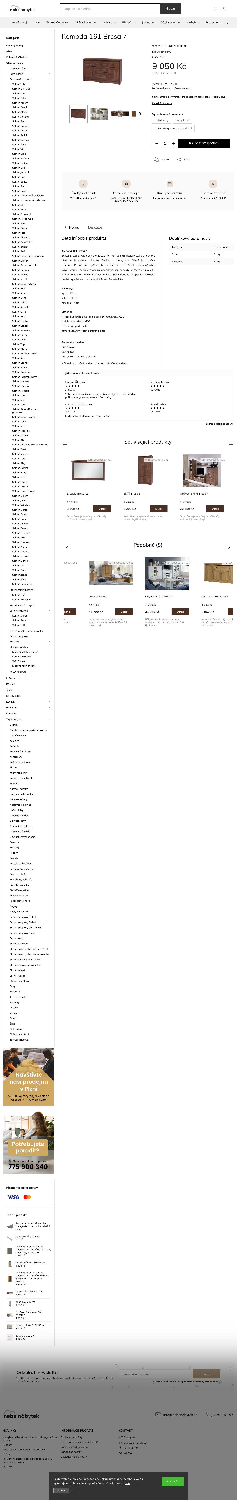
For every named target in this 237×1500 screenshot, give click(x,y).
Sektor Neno (19, 316)
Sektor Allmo (19, 348)
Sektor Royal (19, 107)
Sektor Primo (19, 514)
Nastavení (61, 1490)
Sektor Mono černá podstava (28, 200)
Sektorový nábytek (20, 79)
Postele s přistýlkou (21, 863)
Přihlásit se (206, 1374)
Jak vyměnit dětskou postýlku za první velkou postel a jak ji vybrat (27, 1460)
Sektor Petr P (19, 367)
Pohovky (14, 641)
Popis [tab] (74, 227)
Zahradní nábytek (16, 57)
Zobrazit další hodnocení (219, 423)
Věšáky (14, 1007)
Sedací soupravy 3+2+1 (23, 922)
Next (231, 444)
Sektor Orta (19, 98)
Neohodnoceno (177, 46)
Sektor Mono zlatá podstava (28, 195)
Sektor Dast (19, 449)
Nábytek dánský (19, 788)
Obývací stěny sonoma (22, 836)
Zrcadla (14, 1018)
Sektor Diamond (21, 214)
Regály (14, 906)
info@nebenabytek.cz (180, 1414)
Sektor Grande (20, 362)
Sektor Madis (19, 426)
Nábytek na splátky (71, 1451)
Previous (65, 444)
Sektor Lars (18, 458)
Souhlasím (172, 1481)
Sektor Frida (19, 223)
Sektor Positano (21, 158)
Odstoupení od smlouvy (74, 1456)
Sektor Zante (19, 574)
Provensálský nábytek (22, 589)
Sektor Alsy (18, 463)
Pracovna (11, 707)
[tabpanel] (91, 487)
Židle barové (16, 1029)
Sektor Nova (19, 191)
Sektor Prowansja (22, 330)
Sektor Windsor (21, 505)
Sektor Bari (18, 177)
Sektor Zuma (19, 546)
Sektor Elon (18, 594)
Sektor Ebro (19, 579)
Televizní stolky (18, 997)
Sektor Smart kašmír (23, 416)
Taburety (15, 991)
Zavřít (223, 171)
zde (127, 1483)
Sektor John (19, 339)
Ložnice (10, 678)
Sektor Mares (19, 615)
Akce (9, 51)
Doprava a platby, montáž (75, 1447)
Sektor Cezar (19, 334)
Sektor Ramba (20, 528)
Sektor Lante (19, 481)
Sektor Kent (19, 293)
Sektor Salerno (20, 139)
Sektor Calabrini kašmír (25, 376)
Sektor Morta (19, 509)
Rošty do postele (19, 911)
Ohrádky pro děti (19, 815)
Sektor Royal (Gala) (23, 218)
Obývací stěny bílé (20, 831)
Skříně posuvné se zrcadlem (25, 964)
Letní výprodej (14, 45)
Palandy (14, 842)
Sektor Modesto (21, 551)
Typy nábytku (14, 719)
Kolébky (14, 740)
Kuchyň (10, 701)
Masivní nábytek (19, 646)
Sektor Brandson (21, 599)
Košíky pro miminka (20, 762)
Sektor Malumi (20, 495)
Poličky (14, 852)
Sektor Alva (18, 440)
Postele (14, 858)
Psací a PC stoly (19, 895)
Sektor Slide (19, 153)
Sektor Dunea (20, 560)
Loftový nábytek (19, 610)
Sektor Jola (18, 537)
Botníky (14, 724)
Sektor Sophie (20, 274)
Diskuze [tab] (95, 227)
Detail (104, 508)
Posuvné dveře (18, 671)
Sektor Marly (19, 454)
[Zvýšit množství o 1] (173, 143)
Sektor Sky (18, 204)
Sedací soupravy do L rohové (26, 927)
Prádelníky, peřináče (21, 879)
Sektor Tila (18, 565)
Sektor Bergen (20, 269)
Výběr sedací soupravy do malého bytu (24, 1449)
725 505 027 (125, 1452)
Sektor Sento (19, 181)
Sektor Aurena (20, 116)
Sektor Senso (19, 472)
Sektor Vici (18, 149)
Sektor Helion (20, 163)
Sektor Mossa (20, 435)
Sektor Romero (20, 390)
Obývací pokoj (14, 62)
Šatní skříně (16, 73)
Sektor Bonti (19, 620)
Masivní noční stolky (23, 665)
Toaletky (14, 1002)
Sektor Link (18, 395)
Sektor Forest (20, 186)
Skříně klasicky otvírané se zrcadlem (30, 954)
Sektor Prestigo (21, 430)
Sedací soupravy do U (22, 932)
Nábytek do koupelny (21, 794)
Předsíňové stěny (19, 890)
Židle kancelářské (19, 1034)
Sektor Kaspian (20, 279)
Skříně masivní (20, 661)
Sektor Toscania (21, 533)
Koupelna (11, 713)
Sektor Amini (19, 135)
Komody (14, 746)
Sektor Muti (18, 400)
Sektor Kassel (20, 307)
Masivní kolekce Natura (25, 651)
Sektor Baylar (20, 260)
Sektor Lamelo (20, 381)
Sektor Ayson (19, 130)
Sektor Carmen (20, 126)
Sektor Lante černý (23, 491)
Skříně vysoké (17, 975)
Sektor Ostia (19, 311)
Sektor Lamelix (20, 386)
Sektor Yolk (18, 84)
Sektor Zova (19, 144)
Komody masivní (21, 656)
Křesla (13, 767)
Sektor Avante (20, 523)
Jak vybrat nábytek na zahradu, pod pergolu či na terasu (30, 1439)
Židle (12, 1023)
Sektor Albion (19, 112)
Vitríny (13, 1013)
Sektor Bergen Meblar (24, 353)
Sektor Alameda (21, 237)
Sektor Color (19, 167)
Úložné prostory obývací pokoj (26, 630)
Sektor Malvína (20, 556)
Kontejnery (16, 756)
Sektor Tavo (19, 421)
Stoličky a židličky (19, 980)
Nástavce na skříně (20, 804)
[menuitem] (18, 22)
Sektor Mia (18, 477)
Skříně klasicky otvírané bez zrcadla (30, 949)
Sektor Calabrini (21, 372)
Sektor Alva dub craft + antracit (30, 444)
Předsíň (10, 684)
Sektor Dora (19, 570)
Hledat (170, 8)
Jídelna (10, 689)
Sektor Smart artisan (24, 283)
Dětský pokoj (13, 695)
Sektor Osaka (20, 321)
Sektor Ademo (20, 467)
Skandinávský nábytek (22, 605)
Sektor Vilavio (20, 486)
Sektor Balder (20, 246)
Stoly (12, 986)
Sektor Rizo (18, 232)
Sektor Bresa (19, 519)
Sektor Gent (19, 297)
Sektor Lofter (19, 625)
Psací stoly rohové (20, 900)
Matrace (14, 783)
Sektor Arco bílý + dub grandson (24, 411)
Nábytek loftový (18, 799)
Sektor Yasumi (20, 102)
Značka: (158, 57)
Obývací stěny (18, 68)
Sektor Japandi (20, 172)
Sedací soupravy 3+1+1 (23, 916)
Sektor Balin (19, 251)
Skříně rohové (17, 970)
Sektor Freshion (21, 542)
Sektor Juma (19, 500)
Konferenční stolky (20, 751)
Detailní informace (162, 103)
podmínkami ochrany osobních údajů (201, 1381)
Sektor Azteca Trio (22, 242)
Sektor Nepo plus (22, 584)
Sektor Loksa (19, 302)
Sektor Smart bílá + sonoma (28, 256)
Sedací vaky (16, 938)
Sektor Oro (18, 93)
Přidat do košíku (204, 143)
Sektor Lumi (19, 404)
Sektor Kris (18, 358)
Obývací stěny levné (21, 826)
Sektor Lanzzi (20, 325)
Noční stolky (16, 810)
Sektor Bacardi (20, 228)
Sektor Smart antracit (24, 265)
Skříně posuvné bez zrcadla (25, 959)
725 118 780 (224, 1414)
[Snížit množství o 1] (156, 143)
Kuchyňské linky (19, 772)
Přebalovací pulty (19, 884)
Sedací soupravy (19, 636)
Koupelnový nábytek (21, 778)
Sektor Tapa (19, 344)
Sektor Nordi (19, 209)
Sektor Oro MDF (21, 88)
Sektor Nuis (18, 288)
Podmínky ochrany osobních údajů (79, 1442)
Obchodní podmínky (71, 1437)
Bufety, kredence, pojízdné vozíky (28, 730)
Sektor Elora (19, 121)
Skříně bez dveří (19, 943)
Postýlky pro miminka (21, 868)
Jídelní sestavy (18, 735)
